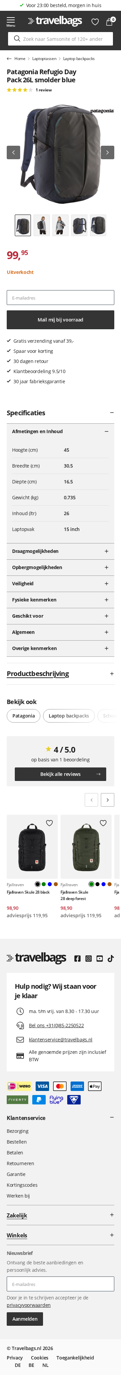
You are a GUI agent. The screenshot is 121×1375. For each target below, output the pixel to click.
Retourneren (20, 1163)
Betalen (15, 1152)
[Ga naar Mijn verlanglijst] (95, 22)
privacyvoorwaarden (29, 1305)
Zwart (97, 884)
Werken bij (18, 1195)
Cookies (39, 1357)
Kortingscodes (22, 1185)
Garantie (16, 1174)
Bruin (56, 884)
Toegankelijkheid (75, 1357)
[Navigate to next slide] (107, 800)
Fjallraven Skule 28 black (28, 892)
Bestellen (17, 1142)
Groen (44, 884)
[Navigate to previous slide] (91, 800)
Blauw (50, 884)
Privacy (15, 1357)
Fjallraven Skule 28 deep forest (74, 895)
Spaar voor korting (64, 5)
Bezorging (17, 1131)
